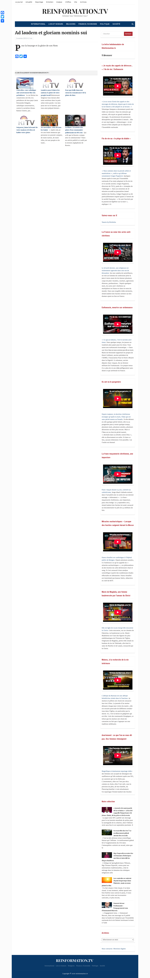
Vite (75, 2)
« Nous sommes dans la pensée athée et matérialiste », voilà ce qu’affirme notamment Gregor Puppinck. (116, 173)
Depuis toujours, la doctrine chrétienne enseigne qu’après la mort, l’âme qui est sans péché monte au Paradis (116, 416)
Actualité (29, 2)
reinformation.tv (75, 11)
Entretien (49, 2)
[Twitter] (2, 17)
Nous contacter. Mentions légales (114, 949)
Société (116, 24)
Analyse (59, 2)
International (38, 24)
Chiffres (68, 2)
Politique (104, 24)
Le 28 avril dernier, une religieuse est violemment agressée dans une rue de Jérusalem (115, 270)
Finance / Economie (87, 24)
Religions (70, 24)
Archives (83, 2)
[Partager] (2, 21)
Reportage (39, 2)
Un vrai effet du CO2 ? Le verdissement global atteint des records (122, 833)
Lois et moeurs (55, 24)
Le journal (19, 2)
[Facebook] (2, 13)
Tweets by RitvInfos (109, 222)
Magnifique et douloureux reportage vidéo (117, 771)
